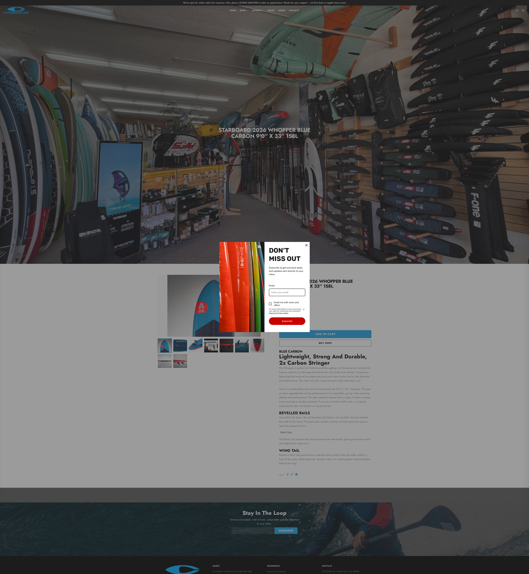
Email (272, 285)
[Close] (306, 245)
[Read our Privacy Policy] (303, 309)
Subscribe (287, 321)
